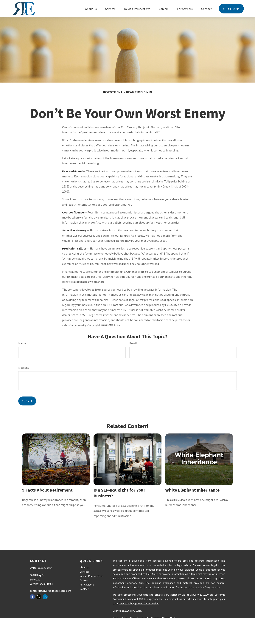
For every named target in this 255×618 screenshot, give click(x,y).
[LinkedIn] (45, 596)
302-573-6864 (45, 567)
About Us (85, 567)
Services (85, 571)
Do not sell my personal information (138, 603)
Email (133, 343)
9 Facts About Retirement (47, 490)
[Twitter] (38, 596)
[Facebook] (32, 596)
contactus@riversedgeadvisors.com (50, 590)
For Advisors (87, 584)
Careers (84, 580)
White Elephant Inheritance (192, 490)
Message (23, 367)
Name (22, 343)
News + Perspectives (91, 576)
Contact (84, 589)
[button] (91, 8)
